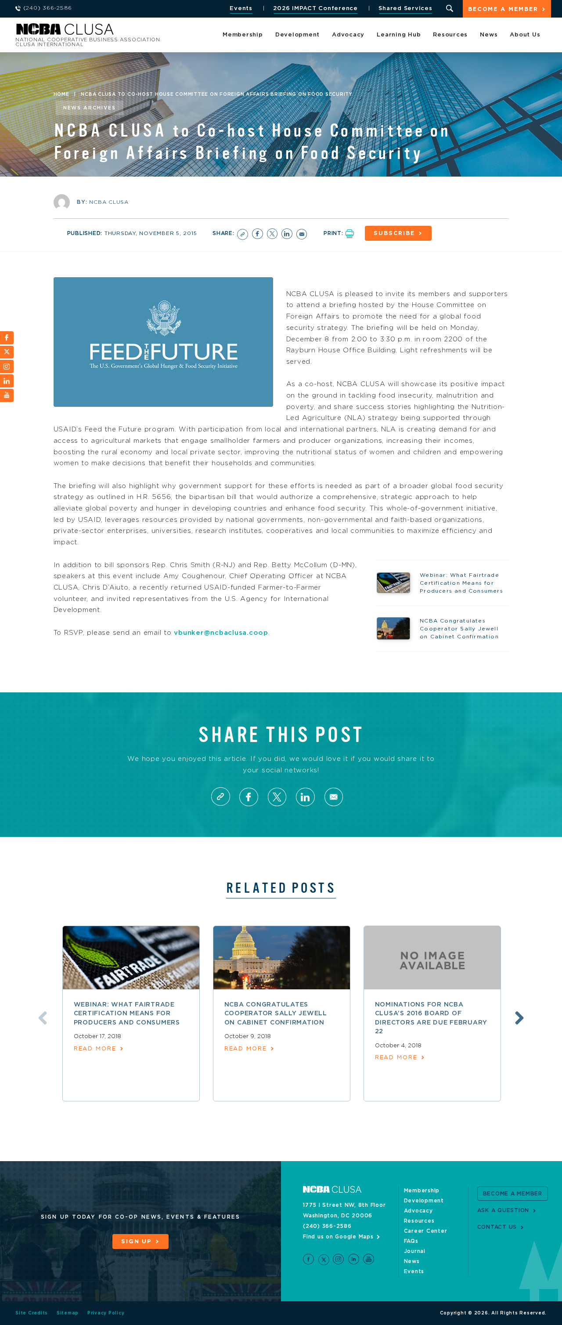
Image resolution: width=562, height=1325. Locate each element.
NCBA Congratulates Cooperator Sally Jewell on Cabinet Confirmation (275, 1014)
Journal (414, 1251)
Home (61, 94)
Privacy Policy (106, 1313)
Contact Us (497, 1227)
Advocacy (348, 35)
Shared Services (405, 8)
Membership (243, 35)
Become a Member (503, 9)
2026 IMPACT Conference (315, 8)
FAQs (411, 1241)
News (488, 35)
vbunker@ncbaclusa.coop (221, 633)
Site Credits (31, 1313)
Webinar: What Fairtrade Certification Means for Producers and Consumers (127, 1014)
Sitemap (68, 1313)
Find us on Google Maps (338, 1236)
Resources (450, 35)
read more (95, 1049)
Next (519, 1018)
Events (241, 8)
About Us (525, 35)
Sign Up (136, 1242)
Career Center (425, 1231)
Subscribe (394, 233)
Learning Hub (399, 35)
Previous (42, 1018)
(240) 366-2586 (327, 1226)
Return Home (132, 32)
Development (297, 35)
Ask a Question (503, 1210)
